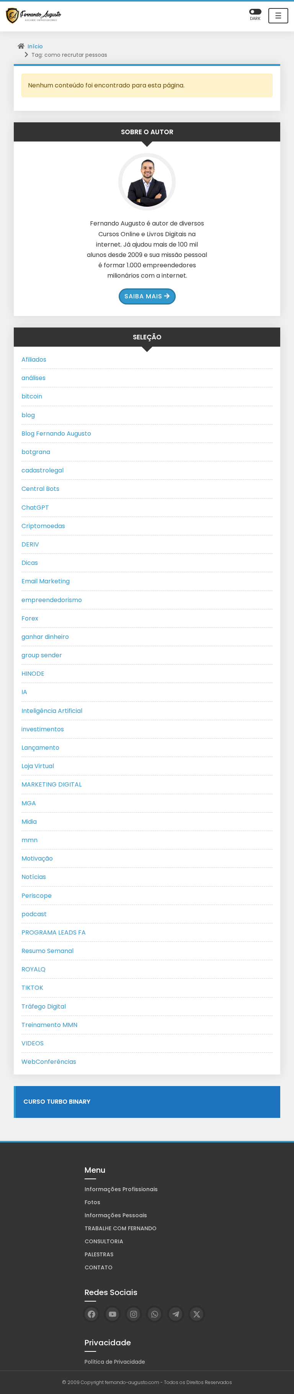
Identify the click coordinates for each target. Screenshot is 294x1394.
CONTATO (99, 1267)
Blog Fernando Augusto (56, 433)
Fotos (92, 1202)
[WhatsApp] (154, 1314)
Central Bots (40, 488)
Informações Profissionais (121, 1189)
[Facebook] (91, 1314)
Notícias (33, 876)
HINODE (32, 673)
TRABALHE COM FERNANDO (121, 1228)
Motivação (37, 858)
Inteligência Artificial (51, 710)
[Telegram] (175, 1314)
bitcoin (31, 396)
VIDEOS (32, 1043)
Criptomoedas (43, 526)
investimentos (42, 729)
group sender (41, 655)
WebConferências (48, 1061)
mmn (29, 840)
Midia (29, 821)
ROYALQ (33, 969)
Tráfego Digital (43, 1006)
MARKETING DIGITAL (51, 784)
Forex (29, 618)
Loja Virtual (37, 766)
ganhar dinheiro (45, 636)
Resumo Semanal (47, 950)
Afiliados (33, 359)
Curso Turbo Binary (56, 1101)
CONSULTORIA (104, 1241)
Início (35, 46)
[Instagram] (133, 1314)
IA (24, 692)
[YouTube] (112, 1314)
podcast (34, 914)
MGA (28, 803)
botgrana (35, 452)
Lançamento (40, 747)
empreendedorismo (51, 600)
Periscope (36, 895)
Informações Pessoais (116, 1215)
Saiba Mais (143, 296)
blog (28, 415)
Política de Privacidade (115, 1362)
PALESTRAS (99, 1254)
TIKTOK (32, 987)
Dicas (29, 562)
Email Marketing (45, 581)
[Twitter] (196, 1314)
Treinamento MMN (49, 1024)
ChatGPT (35, 507)
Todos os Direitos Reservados (198, 1382)
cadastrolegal (42, 470)
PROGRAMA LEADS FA (53, 932)
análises (33, 378)
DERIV (30, 544)
